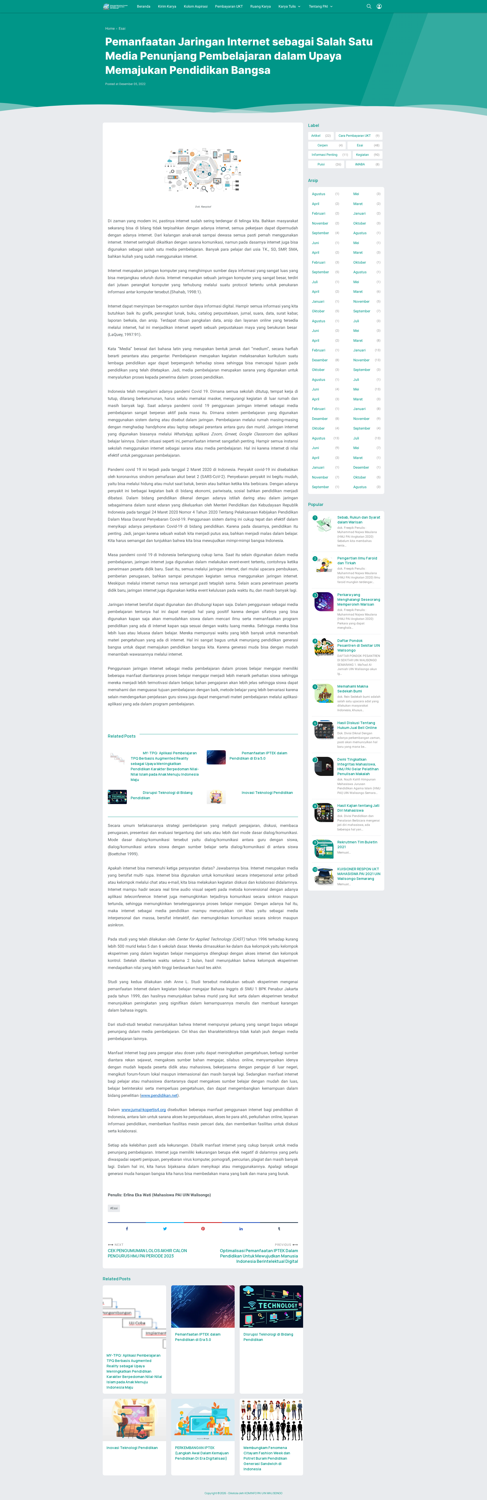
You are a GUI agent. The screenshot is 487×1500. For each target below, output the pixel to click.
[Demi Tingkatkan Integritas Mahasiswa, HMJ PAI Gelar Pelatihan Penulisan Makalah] (324, 766)
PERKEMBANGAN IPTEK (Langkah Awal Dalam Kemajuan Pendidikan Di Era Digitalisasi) (202, 1453)
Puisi (321, 164)
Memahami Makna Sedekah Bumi (352, 688)
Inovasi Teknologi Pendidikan (267, 792)
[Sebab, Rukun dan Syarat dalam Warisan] (324, 524)
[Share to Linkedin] (241, 1228)
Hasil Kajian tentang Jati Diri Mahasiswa (358, 808)
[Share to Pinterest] (203, 1228)
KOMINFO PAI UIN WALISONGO (263, 1493)
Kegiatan (362, 155)
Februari (318, 213)
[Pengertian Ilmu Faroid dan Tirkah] (324, 565)
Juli (315, 282)
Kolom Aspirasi (195, 6)
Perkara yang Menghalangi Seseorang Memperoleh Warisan (358, 599)
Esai (115, 1208)
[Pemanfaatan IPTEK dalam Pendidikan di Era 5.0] (216, 757)
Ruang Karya (260, 6)
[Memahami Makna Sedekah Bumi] (324, 693)
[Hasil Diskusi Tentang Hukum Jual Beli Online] (324, 729)
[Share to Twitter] (165, 1228)
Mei (356, 194)
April (315, 204)
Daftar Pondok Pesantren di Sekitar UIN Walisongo (358, 645)
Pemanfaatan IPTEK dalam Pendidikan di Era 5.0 (259, 756)
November (320, 223)
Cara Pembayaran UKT (355, 136)
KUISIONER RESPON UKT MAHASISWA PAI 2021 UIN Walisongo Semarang (358, 873)
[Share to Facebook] (127, 1228)
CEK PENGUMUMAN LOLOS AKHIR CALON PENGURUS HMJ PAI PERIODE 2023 (147, 1253)
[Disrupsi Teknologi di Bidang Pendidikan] (117, 797)
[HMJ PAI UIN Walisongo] (115, 6)
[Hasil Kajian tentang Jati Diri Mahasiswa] (324, 812)
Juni (315, 243)
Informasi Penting (324, 155)
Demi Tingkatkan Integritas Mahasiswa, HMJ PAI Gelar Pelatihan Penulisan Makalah (358, 766)
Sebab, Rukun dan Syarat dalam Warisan (358, 519)
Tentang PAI (318, 6)
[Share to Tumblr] (279, 1228)
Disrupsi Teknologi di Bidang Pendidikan (162, 795)
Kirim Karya (167, 6)
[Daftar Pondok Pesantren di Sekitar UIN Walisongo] (324, 647)
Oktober (359, 223)
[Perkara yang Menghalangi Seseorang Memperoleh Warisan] (324, 601)
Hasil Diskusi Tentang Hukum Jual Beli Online (357, 725)
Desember (320, 360)
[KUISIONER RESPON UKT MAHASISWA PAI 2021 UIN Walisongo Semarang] (324, 875)
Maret (358, 204)
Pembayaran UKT (229, 6)
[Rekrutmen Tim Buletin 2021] (324, 849)
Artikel (315, 136)
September (320, 233)
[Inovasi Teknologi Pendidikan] (216, 797)
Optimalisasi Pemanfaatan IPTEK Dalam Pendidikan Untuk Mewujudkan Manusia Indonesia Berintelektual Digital (259, 1256)
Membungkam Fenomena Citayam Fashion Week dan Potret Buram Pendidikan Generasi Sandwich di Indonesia (267, 1458)
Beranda (143, 6)
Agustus (318, 194)
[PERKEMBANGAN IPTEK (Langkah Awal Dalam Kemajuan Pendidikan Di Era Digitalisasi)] (203, 1420)
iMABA (360, 164)
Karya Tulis (287, 6)
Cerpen (323, 145)
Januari (359, 213)
